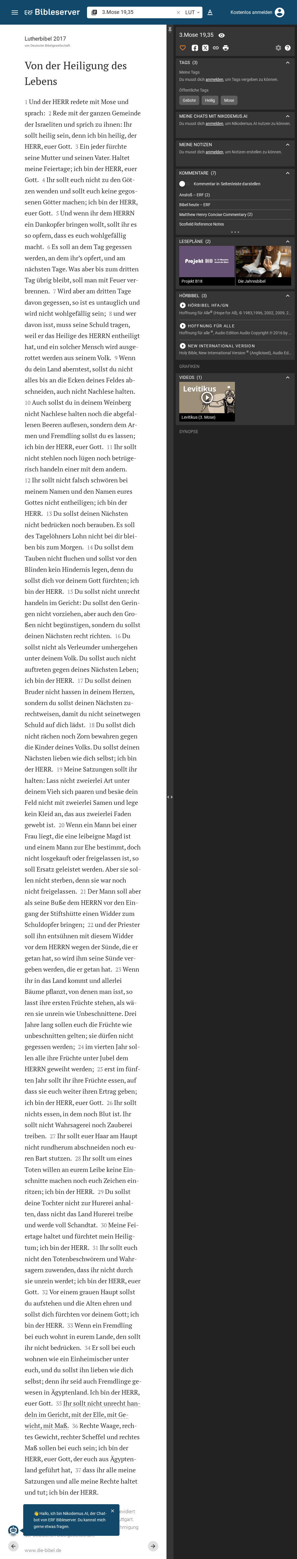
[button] (15, 12)
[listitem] (235, 195)
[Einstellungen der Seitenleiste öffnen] (278, 47)
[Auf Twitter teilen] (205, 47)
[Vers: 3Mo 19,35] (221, 35)
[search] (139, 12)
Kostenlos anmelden (251, 12)
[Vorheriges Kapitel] (13, 1546)
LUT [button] (190, 12)
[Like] (182, 47)
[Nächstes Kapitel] (153, 1546)
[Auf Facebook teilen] (195, 47)
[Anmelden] (279, 12)
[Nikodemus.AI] (13, 1530)
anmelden (214, 79)
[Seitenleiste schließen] (169, 797)
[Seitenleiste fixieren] (169, 30)
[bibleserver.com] (52, 13)
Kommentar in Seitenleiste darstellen (227, 184)
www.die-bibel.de (43, 1550)
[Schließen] (112, 1511)
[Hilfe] (287, 47)
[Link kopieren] (215, 47)
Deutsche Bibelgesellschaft (50, 45)
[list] (235, 209)
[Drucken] (225, 47)
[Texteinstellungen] (210, 12)
